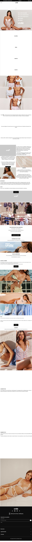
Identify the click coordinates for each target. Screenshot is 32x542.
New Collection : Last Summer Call (7, 0)
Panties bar (20, 0)
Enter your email (2, 518)
